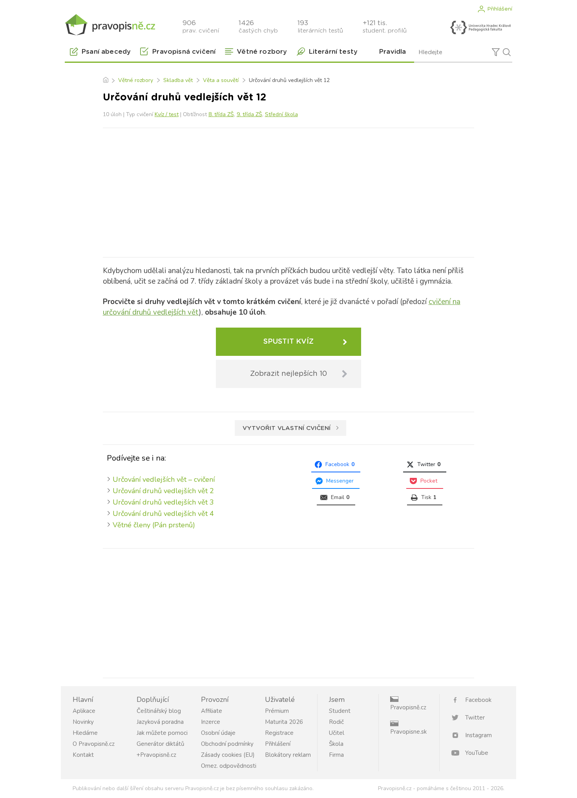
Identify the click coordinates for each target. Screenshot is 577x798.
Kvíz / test (167, 114)
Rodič (336, 722)
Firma (336, 755)
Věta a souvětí (221, 80)
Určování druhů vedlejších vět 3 (163, 502)
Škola (336, 744)
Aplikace (84, 711)
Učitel (336, 733)
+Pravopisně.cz (156, 755)
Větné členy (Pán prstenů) (154, 525)
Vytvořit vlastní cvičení (286, 428)
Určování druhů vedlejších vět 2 (163, 491)
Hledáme (85, 733)
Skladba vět (178, 80)
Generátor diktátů (160, 744)
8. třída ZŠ (221, 114)
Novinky (83, 722)
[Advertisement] (288, 191)
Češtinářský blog (159, 711)
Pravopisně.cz (408, 707)
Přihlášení (499, 9)
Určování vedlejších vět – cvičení (164, 479)
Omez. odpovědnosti (228, 766)
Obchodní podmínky (227, 744)
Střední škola (281, 114)
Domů (105, 80)
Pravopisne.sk (408, 732)
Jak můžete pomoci (162, 733)
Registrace (279, 733)
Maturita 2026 (284, 722)
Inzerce (210, 722)
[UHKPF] (480, 27)
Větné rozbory (135, 80)
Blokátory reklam (288, 755)
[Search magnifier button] (506, 52)
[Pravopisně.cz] (110, 24)
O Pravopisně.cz (94, 744)
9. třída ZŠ (249, 114)
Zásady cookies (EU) (228, 755)
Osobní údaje (218, 733)
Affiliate (211, 711)
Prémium (277, 711)
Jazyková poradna (160, 722)
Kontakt (83, 755)
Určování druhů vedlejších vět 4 (163, 513)
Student (340, 711)
